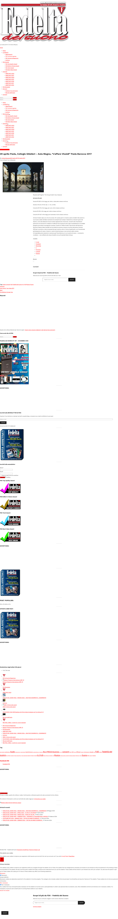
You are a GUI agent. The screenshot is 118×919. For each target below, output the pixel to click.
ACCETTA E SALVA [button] (4, 890)
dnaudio (91, 752)
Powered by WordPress (23, 849)
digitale (82, 752)
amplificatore (7, 752)
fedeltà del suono (17, 284)
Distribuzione (86, 752)
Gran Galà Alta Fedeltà (26, 755)
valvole (90, 755)
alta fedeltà (2, 752)
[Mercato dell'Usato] (4, 715)
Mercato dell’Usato (10, 92)
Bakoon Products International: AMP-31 (13, 682)
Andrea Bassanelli (6, 158)
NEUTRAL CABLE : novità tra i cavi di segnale (14, 722)
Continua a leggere (37, 906)
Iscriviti (72, 279)
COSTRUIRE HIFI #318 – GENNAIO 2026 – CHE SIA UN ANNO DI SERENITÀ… (21, 818)
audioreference (36, 752)
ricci (81, 755)
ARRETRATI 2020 (9, 77)
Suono (32, 284)
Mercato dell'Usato (7, 717)
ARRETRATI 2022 (9, 73)
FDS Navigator (6, 87)
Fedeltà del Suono (4, 149)
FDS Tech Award (9, 68)
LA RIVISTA (5, 52)
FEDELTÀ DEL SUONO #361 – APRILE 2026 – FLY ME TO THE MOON (19, 812)
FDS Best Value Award (11, 69)
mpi (53, 755)
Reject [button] (67, 856)
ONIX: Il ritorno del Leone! (9, 707)
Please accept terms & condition (9, 475)
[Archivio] (4, 701)
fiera (7, 755)
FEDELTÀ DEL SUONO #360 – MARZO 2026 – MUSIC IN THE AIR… (19, 814)
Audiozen (41, 752)
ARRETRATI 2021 (9, 75)
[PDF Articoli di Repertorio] (4, 676)
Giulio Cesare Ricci (17, 755)
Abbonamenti (8, 54)
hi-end (35, 755)
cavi (60, 752)
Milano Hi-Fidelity (49, 755)
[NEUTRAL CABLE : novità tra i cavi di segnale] (4, 720)
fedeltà (100, 752)
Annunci (5, 89)
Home (4, 50)
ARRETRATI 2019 (9, 79)
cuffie (70, 752)
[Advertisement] (13, 400)
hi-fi (23, 284)
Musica (28, 284)
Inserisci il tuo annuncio (11, 90)
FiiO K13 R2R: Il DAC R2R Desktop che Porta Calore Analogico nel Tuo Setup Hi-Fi (23, 712)
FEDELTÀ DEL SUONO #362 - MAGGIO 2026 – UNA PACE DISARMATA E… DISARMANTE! (24, 697)
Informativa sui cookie (40, 799)
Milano (44, 755)
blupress (55, 752)
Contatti (5, 94)
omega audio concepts (64, 755)
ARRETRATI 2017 (9, 83)
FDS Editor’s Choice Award (12, 66)
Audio (4, 284)
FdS (12, 284)
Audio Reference (29, 752)
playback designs (72, 755)
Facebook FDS (4, 761)
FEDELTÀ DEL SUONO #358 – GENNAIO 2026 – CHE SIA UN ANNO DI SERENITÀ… (23, 820)
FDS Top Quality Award (11, 64)
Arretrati (5, 71)
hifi (25, 284)
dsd (94, 752)
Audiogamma (17, 752)
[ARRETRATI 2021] (4, 690)
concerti (8, 284)
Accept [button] (63, 856)
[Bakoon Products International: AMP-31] (13, 680)
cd (61, 752)
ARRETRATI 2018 (9, 81)
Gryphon (32, 755)
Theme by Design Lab (34, 849)
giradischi (12, 755)
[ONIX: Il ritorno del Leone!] (10, 705)
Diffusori (78, 752)
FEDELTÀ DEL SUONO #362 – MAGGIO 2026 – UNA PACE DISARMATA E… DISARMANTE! (24, 810)
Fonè (9, 755)
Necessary (4, 875)
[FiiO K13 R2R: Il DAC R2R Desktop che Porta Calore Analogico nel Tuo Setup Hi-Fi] (4, 710)
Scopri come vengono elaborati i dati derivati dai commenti (40, 330)
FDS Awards (6, 62)
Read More (71, 856)
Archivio (7, 60)
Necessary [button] (2, 873)
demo (75, 752)
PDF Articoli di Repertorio (11, 58)
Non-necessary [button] (4, 883)
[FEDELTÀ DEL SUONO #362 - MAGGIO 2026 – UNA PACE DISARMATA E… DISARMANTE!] (4, 696)
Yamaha (94, 755)
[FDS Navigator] (4, 685)
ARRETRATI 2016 (9, 85)
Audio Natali (23, 752)
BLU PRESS (47, 752)
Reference (78, 755)
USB (88, 755)
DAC (73, 752)
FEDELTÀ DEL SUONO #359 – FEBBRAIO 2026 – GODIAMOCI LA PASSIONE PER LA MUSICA (25, 816)
